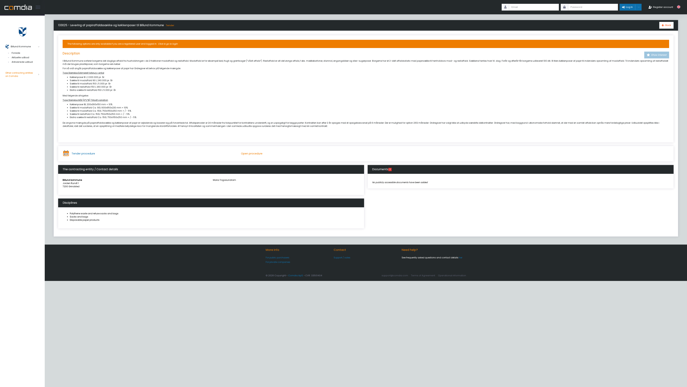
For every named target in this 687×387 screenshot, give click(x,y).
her (460, 257)
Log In (629, 7)
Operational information (452, 275)
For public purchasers (277, 257)
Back (668, 25)
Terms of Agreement (423, 275)
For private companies (278, 262)
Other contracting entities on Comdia (19, 74)
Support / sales (342, 257)
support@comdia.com (395, 275)
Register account (663, 7)
